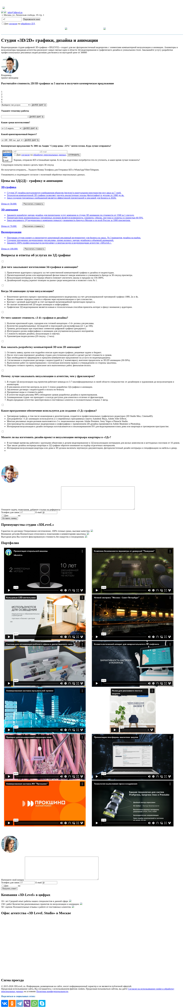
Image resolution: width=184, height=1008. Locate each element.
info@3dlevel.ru (15, 12)
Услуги (60, 28)
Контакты (119, 28)
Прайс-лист (81, 28)
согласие (13, 23)
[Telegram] (7, 154)
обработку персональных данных (49, 155)
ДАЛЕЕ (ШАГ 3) (36, 117)
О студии (98, 28)
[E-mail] (7, 160)
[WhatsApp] (7, 151)
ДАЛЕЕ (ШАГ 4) (30, 128)
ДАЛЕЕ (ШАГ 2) (39, 105)
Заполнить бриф (138, 28)
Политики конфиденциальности (52, 991)
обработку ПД (28, 23)
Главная (46, 28)
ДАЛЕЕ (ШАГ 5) (32, 140)
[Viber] (7, 157)
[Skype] (42, 1003)
